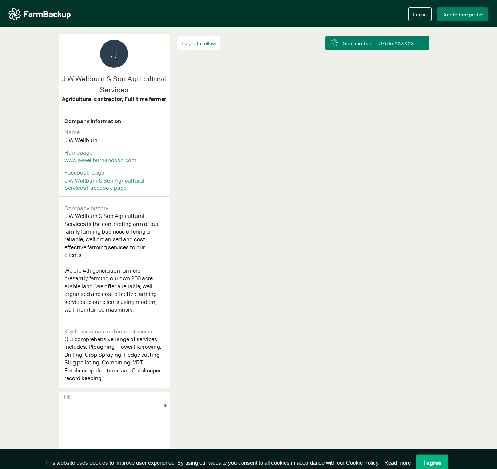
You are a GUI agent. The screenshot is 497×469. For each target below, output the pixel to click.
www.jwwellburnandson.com (100, 160)
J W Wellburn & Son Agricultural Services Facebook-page (104, 184)
